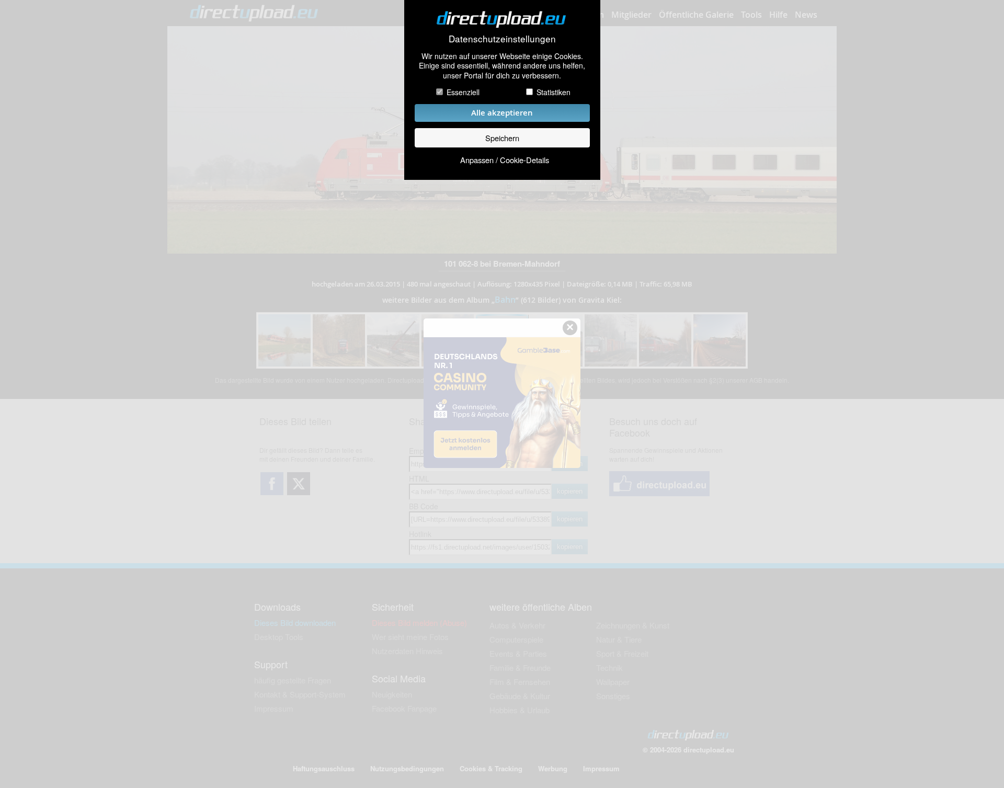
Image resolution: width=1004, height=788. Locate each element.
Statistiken (554, 92)
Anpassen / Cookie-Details (504, 159)
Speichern (502, 137)
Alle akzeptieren (502, 113)
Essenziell (463, 92)
